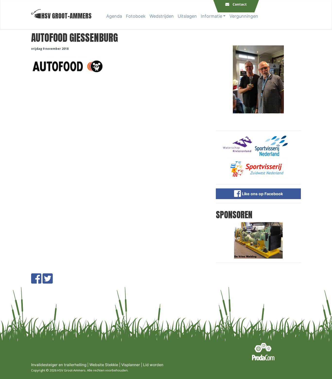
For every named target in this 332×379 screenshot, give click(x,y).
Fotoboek (136, 16)
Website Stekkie (103, 364)
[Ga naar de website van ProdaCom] (263, 352)
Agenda (114, 16)
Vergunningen (243, 16)
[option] (258, 79)
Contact (240, 4)
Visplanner (130, 364)
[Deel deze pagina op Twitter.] (48, 281)
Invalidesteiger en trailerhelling (58, 364)
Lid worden (153, 364)
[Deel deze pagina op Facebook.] (36, 281)
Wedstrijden (161, 16)
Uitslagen (187, 16)
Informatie (211, 16)
